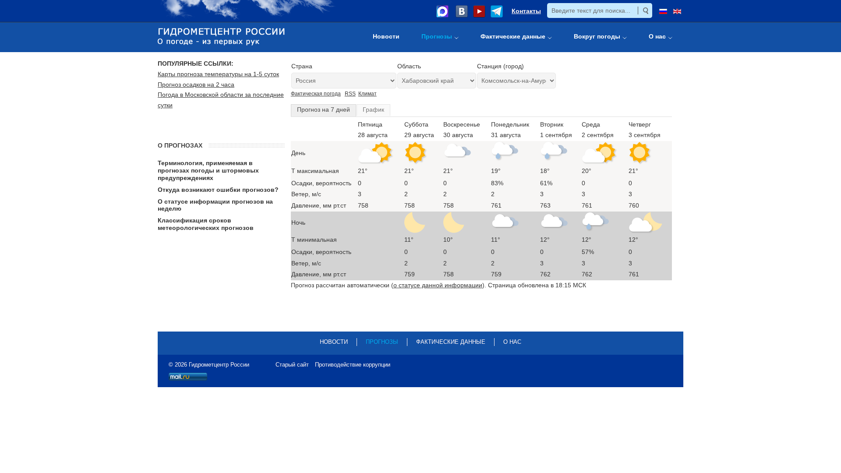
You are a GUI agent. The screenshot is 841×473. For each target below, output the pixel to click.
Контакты (526, 10)
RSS (350, 94)
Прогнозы (382, 342)
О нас (512, 342)
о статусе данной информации (437, 285)
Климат (367, 94)
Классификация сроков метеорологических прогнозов (206, 224)
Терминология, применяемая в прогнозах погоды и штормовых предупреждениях (208, 170)
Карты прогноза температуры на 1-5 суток (218, 74)
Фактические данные (450, 342)
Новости (334, 342)
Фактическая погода (316, 94)
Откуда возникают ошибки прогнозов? (218, 189)
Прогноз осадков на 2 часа (196, 84)
